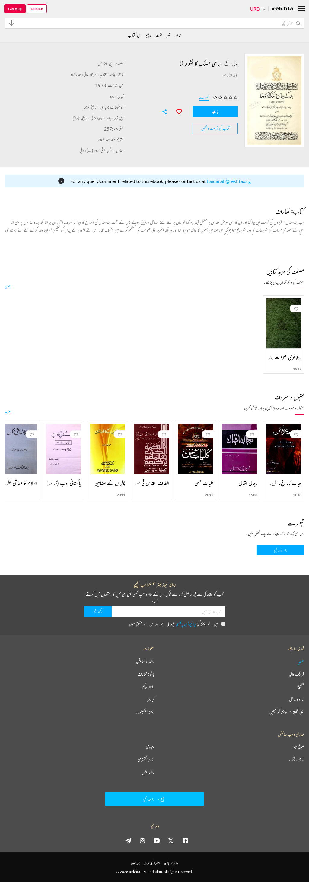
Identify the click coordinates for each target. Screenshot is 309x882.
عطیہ (301, 661)
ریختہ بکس (148, 772)
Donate (37, 8)
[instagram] (142, 840)
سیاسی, (103, 107)
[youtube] (156, 840)
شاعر (178, 35)
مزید (8, 285)
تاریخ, (94, 107)
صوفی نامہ (298, 747)
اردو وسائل (296, 699)
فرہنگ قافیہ (296, 674)
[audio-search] (11, 23)
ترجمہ (86, 107)
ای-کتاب (134, 35)
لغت (159, 35)
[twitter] (171, 840)
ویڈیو (148, 35)
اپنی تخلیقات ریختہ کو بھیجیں (286, 712)
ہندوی (150, 747)
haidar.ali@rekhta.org (229, 181)
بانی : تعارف (146, 674)
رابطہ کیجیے (148, 686)
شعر (168, 35)
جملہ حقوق (135, 863)
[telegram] (128, 840)
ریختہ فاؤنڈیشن (145, 661)
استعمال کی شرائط (152, 863)
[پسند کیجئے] (176, 111)
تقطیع (301, 686)
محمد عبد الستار (106, 139)
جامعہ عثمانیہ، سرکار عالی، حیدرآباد (93, 74)
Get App (15, 8)
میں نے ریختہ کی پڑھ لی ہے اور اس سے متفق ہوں (173, 624)
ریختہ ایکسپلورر (145, 712)
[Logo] (283, 8)
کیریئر (150, 699)
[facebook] (185, 840)
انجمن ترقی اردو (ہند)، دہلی (96, 150)
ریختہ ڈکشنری (146, 759)
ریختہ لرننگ (296, 759)
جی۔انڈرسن (105, 63)
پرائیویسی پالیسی (186, 624)
